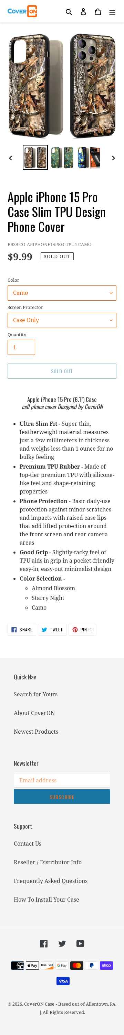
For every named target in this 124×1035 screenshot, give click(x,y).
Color (13, 280)
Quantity (17, 334)
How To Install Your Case (46, 899)
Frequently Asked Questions (50, 881)
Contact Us (27, 843)
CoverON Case (39, 1004)
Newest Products (36, 731)
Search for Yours (36, 694)
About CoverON (34, 713)
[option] (35, 157)
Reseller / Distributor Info (48, 862)
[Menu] (112, 11)
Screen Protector (25, 307)
